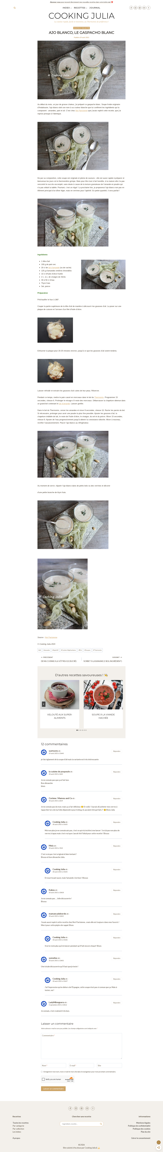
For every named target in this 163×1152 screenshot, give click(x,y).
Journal (94, 8)
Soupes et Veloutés (81, 28)
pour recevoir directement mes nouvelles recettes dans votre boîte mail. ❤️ (81, 2)
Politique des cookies (141, 1129)
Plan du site (145, 1132)
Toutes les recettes (21, 1123)
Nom (44, 1065)
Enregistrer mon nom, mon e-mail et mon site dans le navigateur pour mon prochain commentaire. (79, 1072)
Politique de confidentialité (139, 1126)
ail (39, 650)
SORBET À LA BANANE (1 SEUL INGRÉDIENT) (102, 659)
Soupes (87, 650)
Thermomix (99, 397)
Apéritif (55, 650)
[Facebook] (131, 8)
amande (47, 650)
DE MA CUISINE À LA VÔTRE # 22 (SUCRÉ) (59, 659)
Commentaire (48, 1035)
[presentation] (59, 694)
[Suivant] (119, 704)
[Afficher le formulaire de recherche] (15, 8)
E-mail (73, 1065)
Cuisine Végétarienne (68, 650)
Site (99, 1065)
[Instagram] (135, 8)
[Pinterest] (140, 8)
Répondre (116, 751)
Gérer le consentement (140, 1138)
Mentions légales (143, 1123)
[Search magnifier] (101, 1123)
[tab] (77, 730)
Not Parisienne (81, 111)
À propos (16, 1138)
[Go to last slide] (43, 704)
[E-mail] (144, 8)
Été (80, 650)
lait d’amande (53, 268)
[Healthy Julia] (148, 8)
